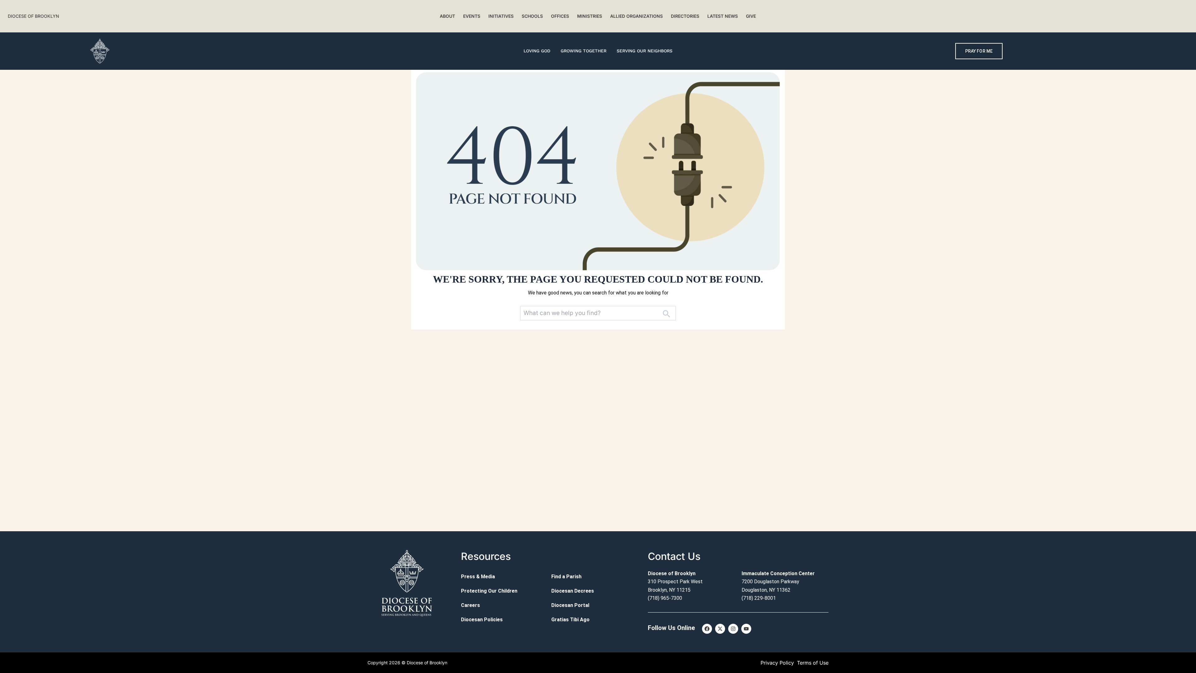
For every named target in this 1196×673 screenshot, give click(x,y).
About (447, 16)
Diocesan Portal (570, 605)
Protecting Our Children (489, 591)
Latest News (722, 16)
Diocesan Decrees (572, 591)
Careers (470, 605)
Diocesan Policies (482, 620)
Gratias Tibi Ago (570, 620)
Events (471, 16)
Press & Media (478, 577)
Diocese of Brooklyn (33, 16)
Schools (532, 16)
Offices (560, 16)
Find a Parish (566, 577)
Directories (685, 16)
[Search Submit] (666, 313)
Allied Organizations (636, 16)
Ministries (589, 16)
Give (751, 16)
